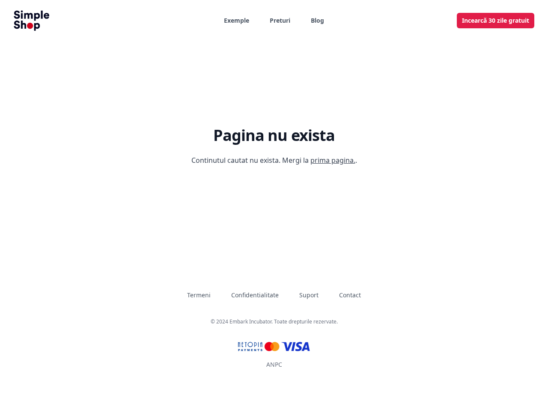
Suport (309, 295)
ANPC (274, 364)
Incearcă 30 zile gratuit (495, 20)
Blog (317, 20)
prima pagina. (332, 160)
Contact (350, 295)
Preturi (280, 20)
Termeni (199, 295)
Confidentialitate (255, 295)
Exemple (236, 20)
